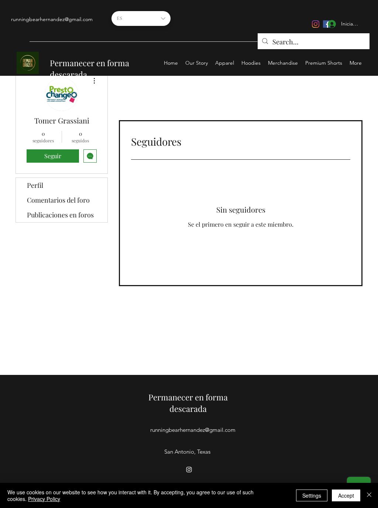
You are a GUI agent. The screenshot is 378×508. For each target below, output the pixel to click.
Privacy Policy (44, 498)
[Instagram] (315, 24)
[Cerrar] (369, 495)
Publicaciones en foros (60, 214)
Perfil (35, 185)
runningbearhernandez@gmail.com (52, 19)
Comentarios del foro (58, 200)
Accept (346, 495)
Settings (311, 495)
